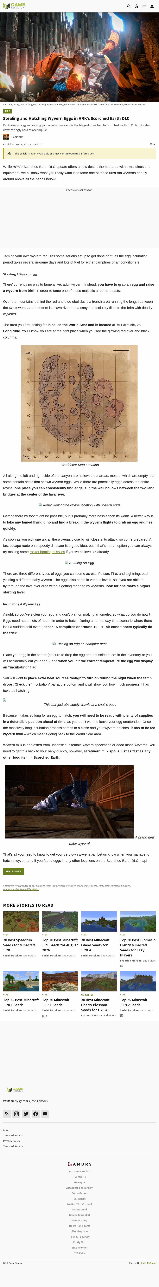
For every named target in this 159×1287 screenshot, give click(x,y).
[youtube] (45, 1114)
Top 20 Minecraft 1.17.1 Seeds (55, 1002)
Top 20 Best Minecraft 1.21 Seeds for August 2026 (60, 944)
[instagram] (16, 1114)
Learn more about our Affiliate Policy (21, 889)
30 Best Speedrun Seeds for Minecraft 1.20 (19, 944)
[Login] (152, 6)
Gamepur (79, 1182)
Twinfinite (79, 1177)
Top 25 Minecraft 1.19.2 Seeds (133, 1002)
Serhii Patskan (12, 955)
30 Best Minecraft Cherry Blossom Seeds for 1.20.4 (95, 1004)
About (6, 1130)
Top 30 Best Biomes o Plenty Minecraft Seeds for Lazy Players (138, 947)
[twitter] (26, 1114)
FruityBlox (79, 1242)
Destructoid (79, 1209)
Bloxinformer (79, 1247)
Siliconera (79, 1198)
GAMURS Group (148, 1263)
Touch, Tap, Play (79, 1236)
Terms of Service (13, 1135)
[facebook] (36, 1114)
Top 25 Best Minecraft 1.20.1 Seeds (21, 1002)
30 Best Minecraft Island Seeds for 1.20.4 (95, 944)
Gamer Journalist (79, 1215)
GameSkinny (79, 1220)
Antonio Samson (91, 1015)
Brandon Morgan (131, 960)
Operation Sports (79, 1226)
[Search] (129, 6)
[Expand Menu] (144, 6)
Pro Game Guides (79, 1171)
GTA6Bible (79, 1253)
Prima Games (80, 1193)
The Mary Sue (80, 1231)
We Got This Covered (79, 1204)
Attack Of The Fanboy (79, 1187)
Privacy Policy (11, 1141)
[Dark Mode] (136, 6)
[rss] (7, 1114)
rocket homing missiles (47, 552)
